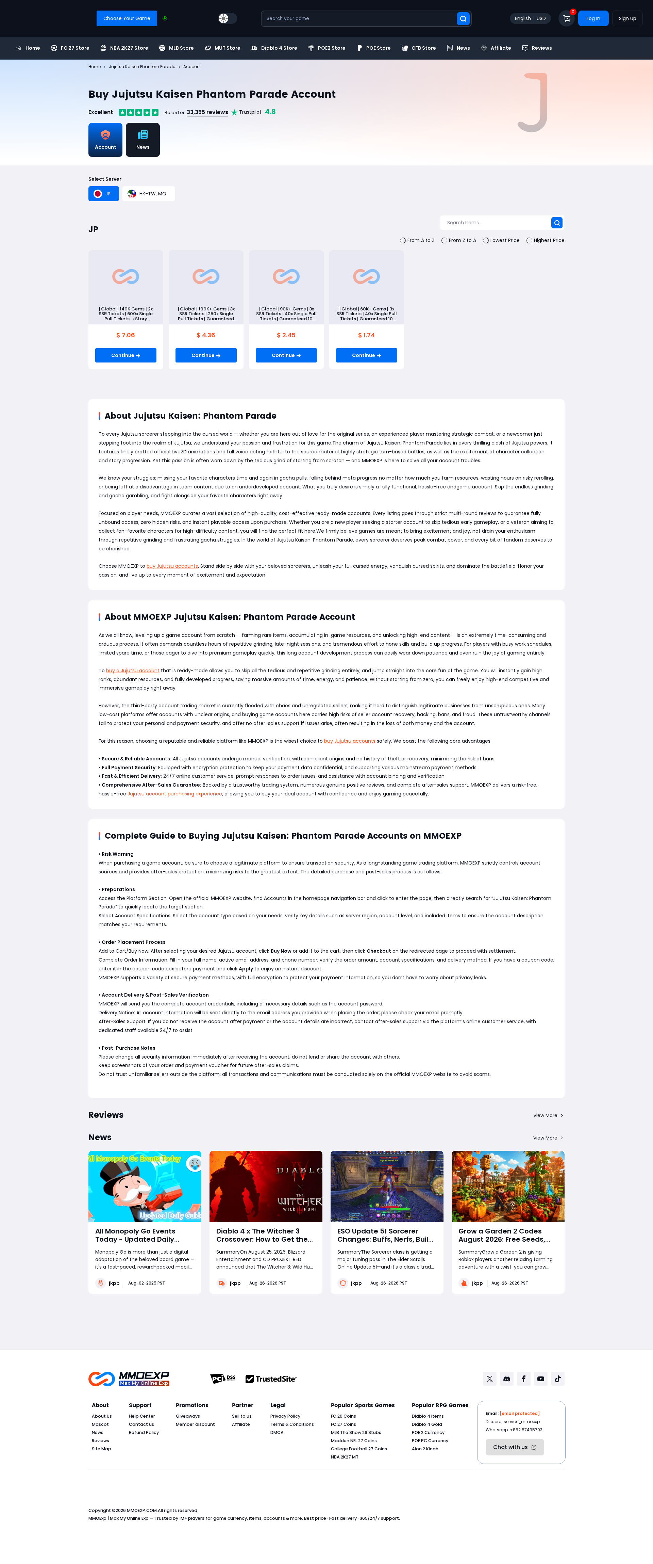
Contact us (141, 1424)
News (463, 48)
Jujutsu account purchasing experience (175, 793)
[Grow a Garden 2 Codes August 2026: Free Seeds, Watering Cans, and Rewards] (508, 1186)
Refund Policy (144, 1432)
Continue (122, 355)
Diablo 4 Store (279, 48)
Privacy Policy (285, 1416)
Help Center (142, 1416)
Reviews (542, 48)
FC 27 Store (75, 48)
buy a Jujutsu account (133, 670)
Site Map (101, 1449)
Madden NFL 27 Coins (354, 1441)
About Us (102, 1416)
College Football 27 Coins (359, 1449)
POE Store (378, 48)
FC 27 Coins (343, 1424)
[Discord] (507, 1379)
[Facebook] (524, 1379)
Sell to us (242, 1416)
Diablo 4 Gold (427, 1424)
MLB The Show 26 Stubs (356, 1432)
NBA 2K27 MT (344, 1457)
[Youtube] (541, 1379)
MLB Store (181, 48)
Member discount (195, 1424)
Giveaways (188, 1416)
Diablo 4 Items (428, 1416)
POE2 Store (332, 48)
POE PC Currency (430, 1441)
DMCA (277, 1432)
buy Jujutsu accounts (172, 566)
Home (33, 48)
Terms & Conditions (292, 1424)
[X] (490, 1379)
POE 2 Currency (428, 1432)
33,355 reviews (207, 112)
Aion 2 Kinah (425, 1449)
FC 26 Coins (343, 1416)
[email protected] (520, 1413)
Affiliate (501, 48)
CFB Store (424, 48)
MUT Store (227, 48)
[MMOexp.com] (128, 1379)
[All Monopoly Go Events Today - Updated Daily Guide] (144, 1186)
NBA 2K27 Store (129, 48)
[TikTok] (558, 1379)
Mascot (100, 1424)
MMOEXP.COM (142, 1510)
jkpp (114, 1283)
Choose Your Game (126, 18)
